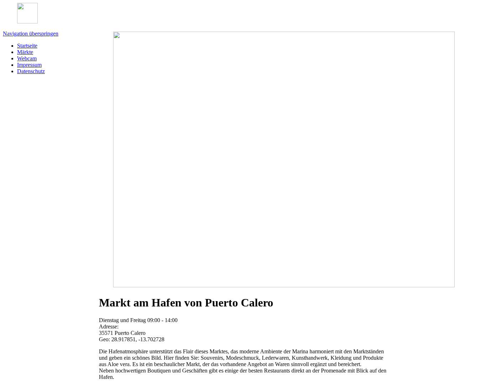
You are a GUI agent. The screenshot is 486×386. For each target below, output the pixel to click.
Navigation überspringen (30, 34)
